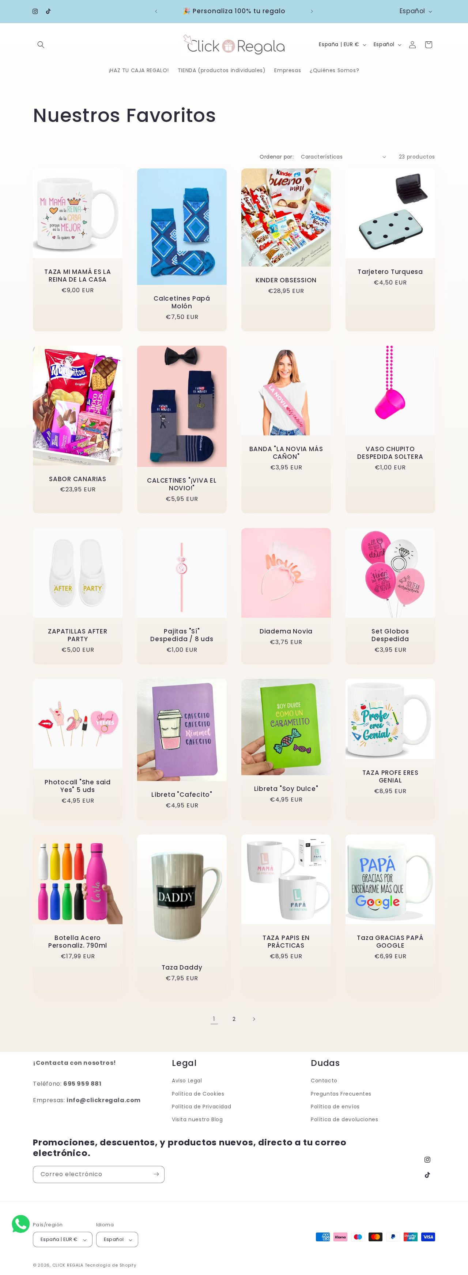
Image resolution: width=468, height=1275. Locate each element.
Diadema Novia (286, 631)
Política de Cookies (198, 1093)
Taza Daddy (182, 967)
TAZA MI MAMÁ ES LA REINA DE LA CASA (77, 275)
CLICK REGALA (67, 1265)
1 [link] (214, 1019)
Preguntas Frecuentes (341, 1093)
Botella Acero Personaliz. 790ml (77, 941)
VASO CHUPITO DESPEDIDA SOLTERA (390, 453)
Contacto (324, 1081)
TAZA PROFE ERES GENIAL (390, 776)
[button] (41, 45)
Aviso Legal (187, 1081)
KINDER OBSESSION (286, 280)
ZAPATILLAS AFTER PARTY (77, 635)
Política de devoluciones (344, 1119)
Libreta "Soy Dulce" (286, 789)
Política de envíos (335, 1106)
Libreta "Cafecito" (181, 795)
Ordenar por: (277, 156)
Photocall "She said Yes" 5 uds (78, 786)
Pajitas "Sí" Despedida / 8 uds (181, 635)
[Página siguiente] (254, 1019)
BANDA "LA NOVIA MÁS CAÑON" (286, 453)
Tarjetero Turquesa (390, 272)
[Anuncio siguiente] (312, 11)
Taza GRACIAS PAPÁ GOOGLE (390, 941)
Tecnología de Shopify (110, 1265)
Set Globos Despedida (390, 635)
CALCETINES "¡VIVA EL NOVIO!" (182, 484)
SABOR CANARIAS (77, 479)
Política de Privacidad (201, 1106)
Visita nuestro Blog (197, 1119)
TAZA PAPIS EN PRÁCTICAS (286, 941)
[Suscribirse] (156, 1174)
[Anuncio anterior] (156, 11)
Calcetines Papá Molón (182, 302)
